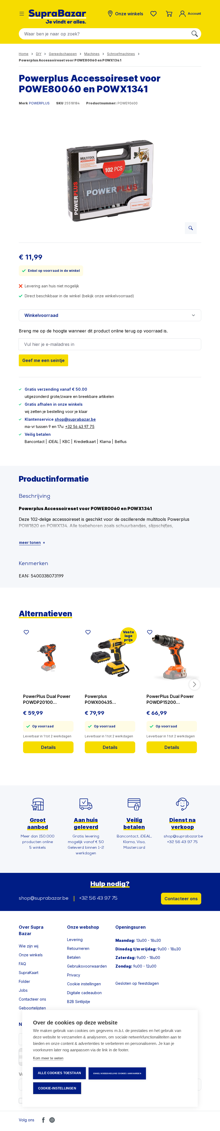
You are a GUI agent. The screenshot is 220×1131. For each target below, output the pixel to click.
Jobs (23, 990)
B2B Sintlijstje (78, 1001)
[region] (110, 180)
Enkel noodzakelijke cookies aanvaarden (117, 1073)
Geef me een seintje (43, 360)
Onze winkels (31, 955)
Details (48, 747)
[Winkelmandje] (169, 13)
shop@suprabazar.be (75, 419)
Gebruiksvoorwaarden (87, 966)
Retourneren (78, 948)
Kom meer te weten (48, 1058)
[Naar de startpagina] (57, 16)
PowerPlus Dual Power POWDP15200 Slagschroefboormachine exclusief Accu (170, 699)
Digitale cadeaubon (84, 992)
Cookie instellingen (84, 984)
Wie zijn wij (28, 946)
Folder (24, 981)
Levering (75, 939)
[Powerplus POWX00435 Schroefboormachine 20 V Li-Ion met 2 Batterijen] (110, 657)
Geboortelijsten (32, 1008)
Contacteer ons (181, 898)
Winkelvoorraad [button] (41, 315)
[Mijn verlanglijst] (154, 13)
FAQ (22, 963)
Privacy (73, 975)
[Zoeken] (194, 33)
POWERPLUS (39, 103)
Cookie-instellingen (57, 1088)
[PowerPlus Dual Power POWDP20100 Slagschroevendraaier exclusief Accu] (48, 657)
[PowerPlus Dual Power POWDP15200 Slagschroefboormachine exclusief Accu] (171, 657)
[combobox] (104, 33)
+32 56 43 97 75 (79, 426)
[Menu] (22, 14)
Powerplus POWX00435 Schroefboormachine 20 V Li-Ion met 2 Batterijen (107, 699)
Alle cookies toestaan (59, 1073)
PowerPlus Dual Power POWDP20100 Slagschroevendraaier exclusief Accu (47, 699)
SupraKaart (28, 972)
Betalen (73, 957)
